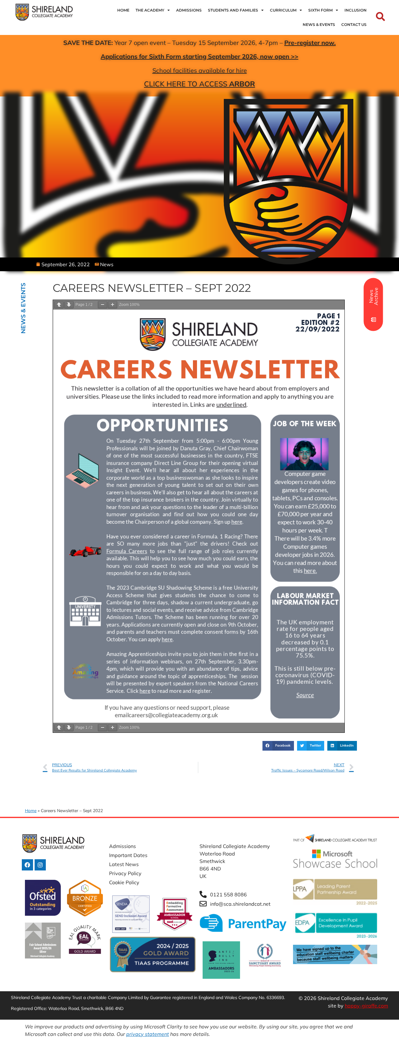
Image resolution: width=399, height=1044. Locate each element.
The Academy (150, 10)
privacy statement (147, 1034)
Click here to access (199, 83)
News (106, 264)
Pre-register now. (310, 43)
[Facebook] (27, 864)
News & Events (319, 24)
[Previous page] (59, 304)
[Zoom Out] (102, 304)
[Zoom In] (112, 304)
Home (123, 10)
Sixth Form (320, 10)
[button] (278, 746)
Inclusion (355, 10)
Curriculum (283, 10)
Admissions (189, 10)
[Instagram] (40, 864)
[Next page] (69, 304)
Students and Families (233, 10)
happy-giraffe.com (366, 1005)
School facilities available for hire (199, 70)
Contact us (354, 24)
